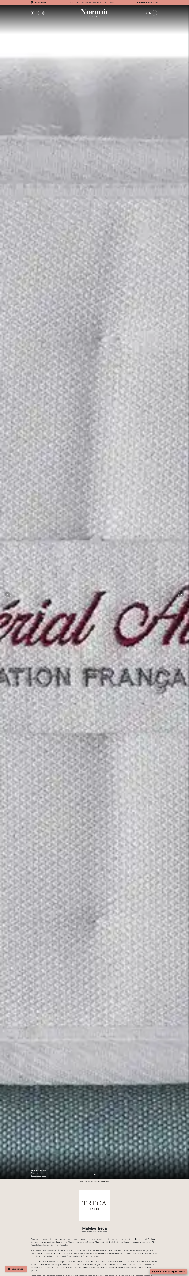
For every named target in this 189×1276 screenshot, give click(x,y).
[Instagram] (37, 13)
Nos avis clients (153, 2)
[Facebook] (32, 13)
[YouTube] (42, 13)
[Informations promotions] (91, 2)
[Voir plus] (94, 1173)
